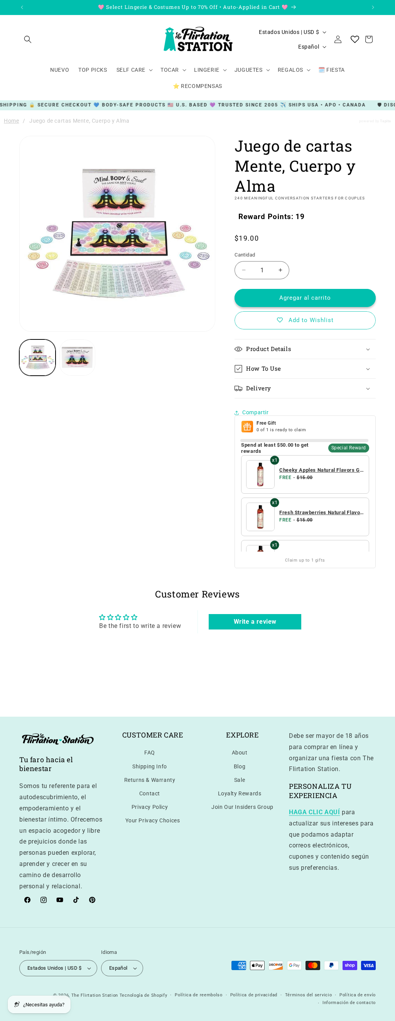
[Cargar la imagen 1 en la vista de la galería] (37, 357)
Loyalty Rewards (240, 793)
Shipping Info (149, 766)
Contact (149, 793)
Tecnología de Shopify (143, 995)
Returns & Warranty (150, 780)
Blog (239, 766)
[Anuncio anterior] (22, 7)
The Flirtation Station (94, 995)
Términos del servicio (308, 994)
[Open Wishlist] (354, 39)
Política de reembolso (199, 994)
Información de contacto (349, 1002)
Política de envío (357, 994)
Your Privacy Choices (152, 820)
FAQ (149, 752)
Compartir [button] (255, 412)
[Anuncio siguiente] (373, 7)
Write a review (255, 621)
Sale (239, 780)
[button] (27, 39)
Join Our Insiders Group (242, 807)
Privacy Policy (150, 807)
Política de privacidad (253, 994)
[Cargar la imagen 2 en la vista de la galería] (77, 357)
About (240, 752)
